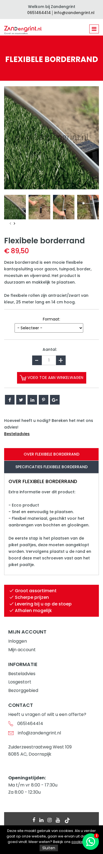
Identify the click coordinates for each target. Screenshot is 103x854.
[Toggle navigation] (94, 29)
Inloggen (17, 641)
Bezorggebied (23, 690)
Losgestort (19, 682)
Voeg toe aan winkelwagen (54, 377)
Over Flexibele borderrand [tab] (51, 454)
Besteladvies (17, 434)
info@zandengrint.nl (74, 12)
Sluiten (48, 848)
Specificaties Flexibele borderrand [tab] (51, 467)
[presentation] (10, 224)
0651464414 (39, 12)
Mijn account (22, 649)
